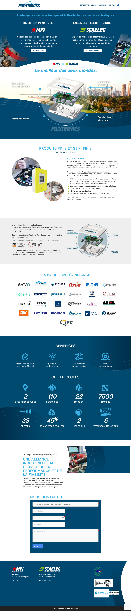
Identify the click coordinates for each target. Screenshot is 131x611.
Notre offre (84, 5)
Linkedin (118, 5)
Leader (93, 5)
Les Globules (72, 608)
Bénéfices (102, 5)
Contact (112, 5)
